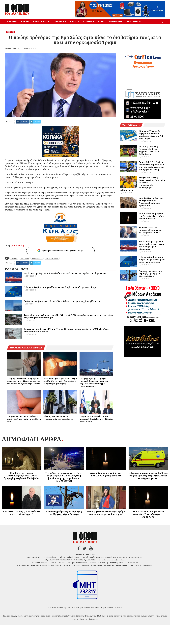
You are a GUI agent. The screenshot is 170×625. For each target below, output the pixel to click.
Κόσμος (10, 32)
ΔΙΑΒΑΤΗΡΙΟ (24, 258)
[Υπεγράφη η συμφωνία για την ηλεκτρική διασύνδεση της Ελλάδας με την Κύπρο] (96, 402)
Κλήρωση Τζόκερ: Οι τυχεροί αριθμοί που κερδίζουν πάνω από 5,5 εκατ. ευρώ (151, 135)
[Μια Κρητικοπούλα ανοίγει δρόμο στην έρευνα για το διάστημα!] (106, 497)
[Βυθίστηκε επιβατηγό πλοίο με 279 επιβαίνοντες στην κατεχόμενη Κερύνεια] (13, 305)
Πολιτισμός (115, 21)
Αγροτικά (88, 21)
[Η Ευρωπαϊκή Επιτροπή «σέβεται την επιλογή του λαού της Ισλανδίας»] (13, 291)
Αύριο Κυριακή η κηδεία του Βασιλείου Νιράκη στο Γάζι (106, 474)
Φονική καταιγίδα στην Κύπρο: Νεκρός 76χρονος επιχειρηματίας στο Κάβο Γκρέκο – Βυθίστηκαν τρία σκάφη (66, 330)
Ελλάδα (74, 21)
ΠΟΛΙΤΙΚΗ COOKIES (113, 607)
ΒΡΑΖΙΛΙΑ (14, 258)
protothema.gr (18, 245)
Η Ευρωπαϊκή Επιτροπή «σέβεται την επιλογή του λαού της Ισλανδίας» (60, 287)
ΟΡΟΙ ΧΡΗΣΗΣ (73, 607)
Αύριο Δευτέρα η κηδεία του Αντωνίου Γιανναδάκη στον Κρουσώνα (152, 216)
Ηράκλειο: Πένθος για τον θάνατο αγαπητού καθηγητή (21, 513)
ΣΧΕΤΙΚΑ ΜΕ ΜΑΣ (56, 607)
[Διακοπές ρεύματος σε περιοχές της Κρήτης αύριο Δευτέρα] (128, 275)
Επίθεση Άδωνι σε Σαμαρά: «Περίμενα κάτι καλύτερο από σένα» (151, 230)
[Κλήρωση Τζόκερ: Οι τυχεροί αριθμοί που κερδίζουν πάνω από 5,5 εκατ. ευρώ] (128, 135)
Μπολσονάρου (37, 258)
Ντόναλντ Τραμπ (51, 258)
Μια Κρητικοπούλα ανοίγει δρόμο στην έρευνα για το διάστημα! (106, 513)
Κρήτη (25, 21)
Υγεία (101, 21)
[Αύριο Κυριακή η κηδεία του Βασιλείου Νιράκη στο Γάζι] (106, 458)
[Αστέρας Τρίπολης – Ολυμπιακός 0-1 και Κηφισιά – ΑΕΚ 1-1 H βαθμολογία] (128, 151)
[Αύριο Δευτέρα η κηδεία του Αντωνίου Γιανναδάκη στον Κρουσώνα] (128, 218)
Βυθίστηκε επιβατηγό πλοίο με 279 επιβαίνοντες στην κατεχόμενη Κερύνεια (62, 301)
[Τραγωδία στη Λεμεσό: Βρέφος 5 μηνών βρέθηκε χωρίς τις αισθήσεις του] (24, 402)
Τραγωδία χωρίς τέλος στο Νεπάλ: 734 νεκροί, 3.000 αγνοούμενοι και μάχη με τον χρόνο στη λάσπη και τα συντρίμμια (68, 316)
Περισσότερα (133, 21)
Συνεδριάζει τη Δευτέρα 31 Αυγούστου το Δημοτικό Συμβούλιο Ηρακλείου (151, 202)
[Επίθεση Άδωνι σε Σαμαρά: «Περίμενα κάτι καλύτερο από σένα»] (128, 232)
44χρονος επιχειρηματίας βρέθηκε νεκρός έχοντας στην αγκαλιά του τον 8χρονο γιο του (148, 475)
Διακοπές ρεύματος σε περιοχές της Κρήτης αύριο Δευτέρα (150, 273)
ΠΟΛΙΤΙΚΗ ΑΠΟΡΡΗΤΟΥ (91, 607)
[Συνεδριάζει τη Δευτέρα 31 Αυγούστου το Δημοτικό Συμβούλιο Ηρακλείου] (128, 202)
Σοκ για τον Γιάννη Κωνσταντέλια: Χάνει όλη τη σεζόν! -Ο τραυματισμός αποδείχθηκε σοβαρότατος (142, 183)
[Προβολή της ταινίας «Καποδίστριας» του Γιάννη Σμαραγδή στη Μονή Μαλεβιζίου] (21, 458)
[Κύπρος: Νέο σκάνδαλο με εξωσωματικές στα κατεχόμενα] (60, 402)
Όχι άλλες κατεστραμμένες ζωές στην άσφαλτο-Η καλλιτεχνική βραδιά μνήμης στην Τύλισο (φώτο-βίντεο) (64, 476)
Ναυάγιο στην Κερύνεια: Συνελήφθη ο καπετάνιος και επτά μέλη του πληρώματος (65, 273)
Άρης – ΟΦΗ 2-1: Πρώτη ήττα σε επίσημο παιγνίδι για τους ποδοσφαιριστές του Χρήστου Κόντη (152, 166)
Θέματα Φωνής (42, 21)
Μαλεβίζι (12, 21)
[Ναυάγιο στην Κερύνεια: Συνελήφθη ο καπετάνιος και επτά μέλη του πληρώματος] (13, 277)
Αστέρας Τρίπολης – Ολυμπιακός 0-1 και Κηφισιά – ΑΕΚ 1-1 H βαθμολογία (149, 150)
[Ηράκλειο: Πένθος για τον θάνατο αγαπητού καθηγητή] (21, 497)
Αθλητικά (60, 21)
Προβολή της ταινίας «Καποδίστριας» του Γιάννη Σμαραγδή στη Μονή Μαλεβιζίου (21, 475)
